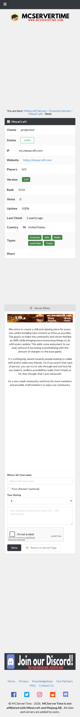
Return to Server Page (43, 547)
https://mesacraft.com (37, 160)
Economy (35, 237)
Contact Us (46, 685)
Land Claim (35, 243)
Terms (11, 681)
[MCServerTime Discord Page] (66, 695)
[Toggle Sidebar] (5, 4)
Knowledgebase (42, 681)
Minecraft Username (19, 474)
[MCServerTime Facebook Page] (14, 695)
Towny (49, 243)
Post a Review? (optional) (25, 488)
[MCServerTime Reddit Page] (53, 695)
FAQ (33, 685)
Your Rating (14, 495)
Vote (14, 547)
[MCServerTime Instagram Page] (40, 695)
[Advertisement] (40, 66)
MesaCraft (35, 113)
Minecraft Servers (35, 110)
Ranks (57, 237)
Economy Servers (60, 110)
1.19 (26, 179)
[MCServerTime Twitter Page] (27, 695)
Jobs (46, 237)
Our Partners (64, 681)
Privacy (23, 681)
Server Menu (42, 308)
